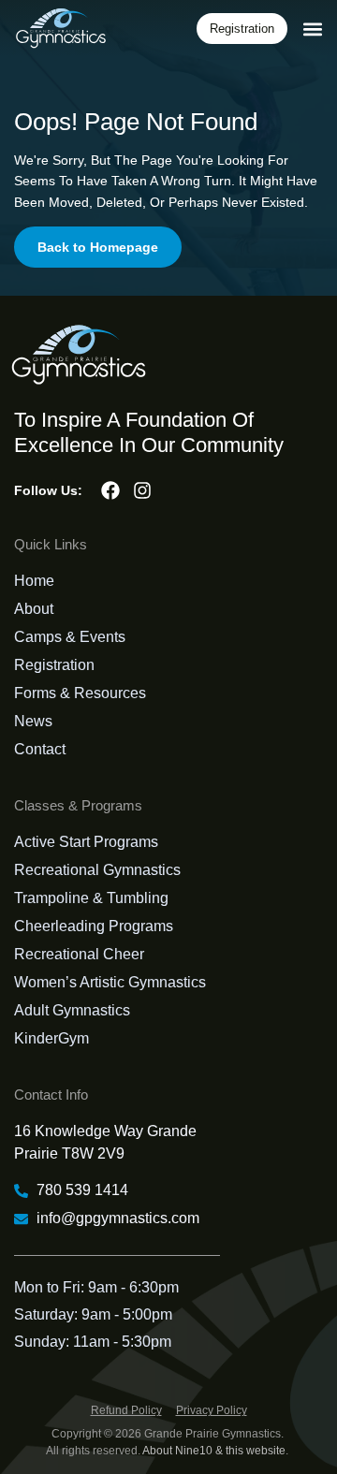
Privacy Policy (211, 1410)
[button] (312, 28)
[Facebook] (110, 490)
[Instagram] (142, 490)
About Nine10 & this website (214, 1450)
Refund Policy (126, 1410)
